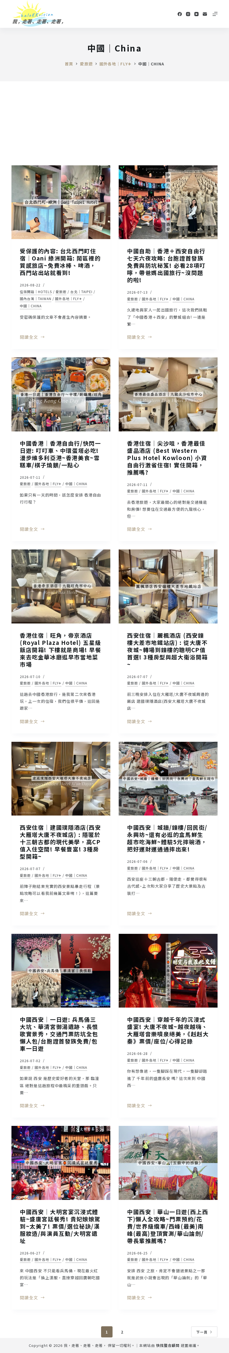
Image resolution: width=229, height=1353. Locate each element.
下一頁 (201, 1332)
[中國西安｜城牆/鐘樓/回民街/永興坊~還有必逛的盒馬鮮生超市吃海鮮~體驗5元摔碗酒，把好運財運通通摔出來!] (168, 779)
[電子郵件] (205, 14)
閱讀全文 (29, 337)
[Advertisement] (114, 123)
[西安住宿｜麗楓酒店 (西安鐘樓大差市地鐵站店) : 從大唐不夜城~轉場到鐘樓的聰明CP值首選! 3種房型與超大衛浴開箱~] (168, 586)
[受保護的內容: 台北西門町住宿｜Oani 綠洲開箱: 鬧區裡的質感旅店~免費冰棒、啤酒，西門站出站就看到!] (60, 202)
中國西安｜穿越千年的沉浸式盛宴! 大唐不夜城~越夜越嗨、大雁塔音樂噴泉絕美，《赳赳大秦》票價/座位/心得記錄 (168, 1030)
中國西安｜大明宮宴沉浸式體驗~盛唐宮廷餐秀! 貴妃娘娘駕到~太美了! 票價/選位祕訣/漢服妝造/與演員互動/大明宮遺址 (60, 1226)
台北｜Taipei (81, 291)
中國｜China (31, 305)
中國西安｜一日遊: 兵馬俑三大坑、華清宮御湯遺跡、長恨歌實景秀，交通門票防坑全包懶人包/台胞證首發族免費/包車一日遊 (59, 1033)
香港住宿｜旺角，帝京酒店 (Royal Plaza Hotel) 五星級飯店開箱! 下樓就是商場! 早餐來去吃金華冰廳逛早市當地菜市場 (60, 649)
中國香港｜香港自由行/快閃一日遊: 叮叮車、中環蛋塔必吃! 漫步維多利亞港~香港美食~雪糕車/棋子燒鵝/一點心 (60, 454)
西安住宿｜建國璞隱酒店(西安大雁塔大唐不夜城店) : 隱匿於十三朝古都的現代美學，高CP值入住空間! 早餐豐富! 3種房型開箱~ (60, 841)
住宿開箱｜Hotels (36, 291)
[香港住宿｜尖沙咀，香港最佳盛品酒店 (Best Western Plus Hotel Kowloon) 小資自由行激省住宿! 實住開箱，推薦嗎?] (168, 394)
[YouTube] (196, 14)
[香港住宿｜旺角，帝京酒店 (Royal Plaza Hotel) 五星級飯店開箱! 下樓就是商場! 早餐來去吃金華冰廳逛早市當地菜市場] (60, 586)
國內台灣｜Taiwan (35, 298)
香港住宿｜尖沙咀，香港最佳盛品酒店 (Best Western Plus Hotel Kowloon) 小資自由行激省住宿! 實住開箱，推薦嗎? (167, 457)
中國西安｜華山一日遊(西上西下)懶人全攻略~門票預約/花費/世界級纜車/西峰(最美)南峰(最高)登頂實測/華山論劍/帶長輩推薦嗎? (167, 1226)
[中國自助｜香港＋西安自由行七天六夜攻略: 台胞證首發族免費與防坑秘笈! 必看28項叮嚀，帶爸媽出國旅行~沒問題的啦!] (168, 202)
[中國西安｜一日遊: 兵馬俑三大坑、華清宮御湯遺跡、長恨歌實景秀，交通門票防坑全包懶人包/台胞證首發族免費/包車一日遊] (60, 971)
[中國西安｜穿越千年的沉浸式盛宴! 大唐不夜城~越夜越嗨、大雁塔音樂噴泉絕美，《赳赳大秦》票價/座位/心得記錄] (168, 971)
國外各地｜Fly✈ (68, 298)
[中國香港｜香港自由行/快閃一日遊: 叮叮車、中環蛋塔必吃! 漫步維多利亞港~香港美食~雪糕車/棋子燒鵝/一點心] (60, 394)
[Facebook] (180, 14)
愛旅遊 (61, 291)
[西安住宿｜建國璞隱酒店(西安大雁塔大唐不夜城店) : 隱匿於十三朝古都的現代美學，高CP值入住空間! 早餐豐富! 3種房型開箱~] (60, 779)
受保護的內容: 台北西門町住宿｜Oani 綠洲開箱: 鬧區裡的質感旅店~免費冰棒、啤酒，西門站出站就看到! (60, 262)
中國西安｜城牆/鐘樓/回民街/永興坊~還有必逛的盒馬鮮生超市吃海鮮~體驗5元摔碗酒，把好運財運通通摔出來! (167, 838)
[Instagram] (188, 14)
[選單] (215, 13)
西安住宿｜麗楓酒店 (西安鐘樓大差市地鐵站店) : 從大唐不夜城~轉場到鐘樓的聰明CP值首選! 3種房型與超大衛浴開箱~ (167, 649)
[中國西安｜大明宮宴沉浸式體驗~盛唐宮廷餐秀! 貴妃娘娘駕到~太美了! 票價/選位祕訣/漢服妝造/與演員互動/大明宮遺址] (60, 1163)
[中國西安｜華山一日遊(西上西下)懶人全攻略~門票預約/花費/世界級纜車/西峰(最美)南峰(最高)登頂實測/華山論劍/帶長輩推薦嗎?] (168, 1163)
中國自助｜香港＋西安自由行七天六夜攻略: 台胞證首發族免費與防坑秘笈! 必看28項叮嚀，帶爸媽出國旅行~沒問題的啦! (166, 265)
